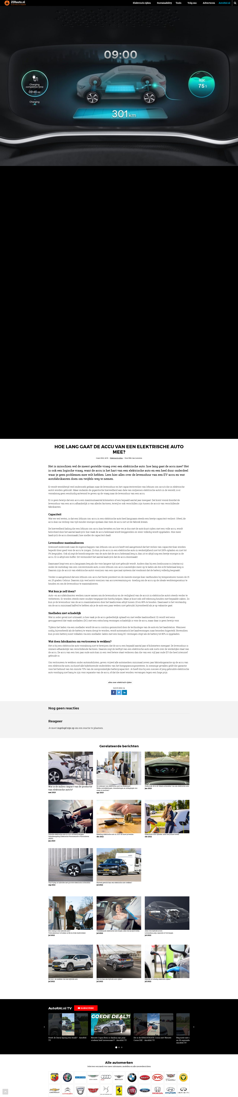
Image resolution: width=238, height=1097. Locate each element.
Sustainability (164, 2)
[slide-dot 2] (119, 1047)
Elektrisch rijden (142, 2)
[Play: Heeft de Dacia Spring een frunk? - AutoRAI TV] (68, 1027)
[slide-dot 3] (121, 1047)
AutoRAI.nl (224, 2)
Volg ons (192, 2)
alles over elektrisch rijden (120, 682)
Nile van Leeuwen (135, 458)
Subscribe (87, 1008)
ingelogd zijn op (65, 727)
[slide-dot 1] (116, 1047)
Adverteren (209, 2)
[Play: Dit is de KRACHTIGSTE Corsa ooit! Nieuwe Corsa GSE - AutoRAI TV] (153, 1027)
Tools (178, 2)
